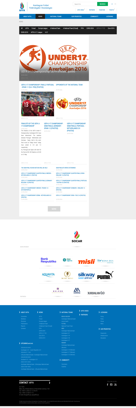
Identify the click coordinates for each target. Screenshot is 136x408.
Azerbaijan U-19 (66, 335)
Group (102, 321)
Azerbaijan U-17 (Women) (68, 352)
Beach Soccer (66, 316)
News (41, 312)
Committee (24, 316)
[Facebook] (107, 384)
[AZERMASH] (77, 291)
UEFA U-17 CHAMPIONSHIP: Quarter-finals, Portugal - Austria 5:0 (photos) (71, 181)
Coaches (64, 366)
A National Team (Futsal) (70, 28)
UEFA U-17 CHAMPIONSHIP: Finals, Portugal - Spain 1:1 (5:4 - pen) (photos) (37, 85)
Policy (102, 316)
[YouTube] (115, 384)
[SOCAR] (77, 237)
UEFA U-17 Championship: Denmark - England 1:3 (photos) (70, 189)
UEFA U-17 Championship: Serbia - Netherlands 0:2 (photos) (36, 196)
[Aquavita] (48, 275)
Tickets (111, 10)
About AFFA (27, 16)
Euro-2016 (111, 28)
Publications (24, 324)
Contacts (23, 328)
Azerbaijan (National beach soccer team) (69, 320)
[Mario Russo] (67, 275)
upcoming (27, 343)
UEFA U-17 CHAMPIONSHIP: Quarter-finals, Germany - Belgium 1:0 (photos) (36, 181)
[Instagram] (111, 384)
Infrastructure (104, 335)
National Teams (55, 16)
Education (103, 338)
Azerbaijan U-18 (66, 338)
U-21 (46, 32)
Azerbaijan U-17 (66, 340)
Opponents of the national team (69, 84)
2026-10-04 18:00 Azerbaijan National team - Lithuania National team (34, 368)
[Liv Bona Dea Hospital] (105, 262)
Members (23, 319)
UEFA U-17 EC (101, 28)
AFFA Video (80, 10)
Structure (23, 321)
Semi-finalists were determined (66, 168)
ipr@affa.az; (35, 395)
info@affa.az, (27, 395)
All (22, 28)
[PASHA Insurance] (67, 260)
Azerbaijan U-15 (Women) (68, 355)
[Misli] (86, 262)
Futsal (33, 28)
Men (63, 328)
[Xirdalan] (96, 294)
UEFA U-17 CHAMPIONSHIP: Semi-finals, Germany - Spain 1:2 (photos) (53, 125)
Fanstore (102, 10)
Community (94, 16)
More (54, 209)
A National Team (55, 28)
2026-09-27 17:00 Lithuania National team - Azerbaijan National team (34, 353)
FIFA (82, 28)
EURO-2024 (90, 28)
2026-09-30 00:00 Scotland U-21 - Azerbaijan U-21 (29, 358)
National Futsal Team (67, 326)
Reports (23, 326)
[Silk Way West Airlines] (86, 276)
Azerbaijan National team (68, 331)
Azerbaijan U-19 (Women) (68, 350)
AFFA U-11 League (36, 32)
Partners (92, 10)
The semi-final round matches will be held (34, 168)
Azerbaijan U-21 (66, 333)
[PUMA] (105, 275)
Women (64, 343)
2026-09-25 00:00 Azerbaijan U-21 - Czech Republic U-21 (31, 349)
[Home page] (35, 6)
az (112, 4)
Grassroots (103, 333)
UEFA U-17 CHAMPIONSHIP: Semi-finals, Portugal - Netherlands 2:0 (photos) (76, 127)
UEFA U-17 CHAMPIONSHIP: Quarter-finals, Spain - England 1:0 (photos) (70, 174)
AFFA (27, 28)
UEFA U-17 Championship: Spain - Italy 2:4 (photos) (71, 195)
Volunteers (64, 364)
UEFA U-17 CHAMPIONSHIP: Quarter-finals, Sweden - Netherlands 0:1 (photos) (36, 174)
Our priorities (76, 16)
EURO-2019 (24, 32)
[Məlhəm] (57, 291)
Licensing (109, 16)
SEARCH (102, 4)
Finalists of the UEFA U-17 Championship (30, 124)
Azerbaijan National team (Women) (68, 346)
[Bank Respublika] (48, 261)
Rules (102, 319)
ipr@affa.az (47, 403)
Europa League (42, 28)
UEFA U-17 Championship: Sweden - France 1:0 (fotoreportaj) (34, 189)
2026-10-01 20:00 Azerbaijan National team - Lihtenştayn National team (35, 363)
